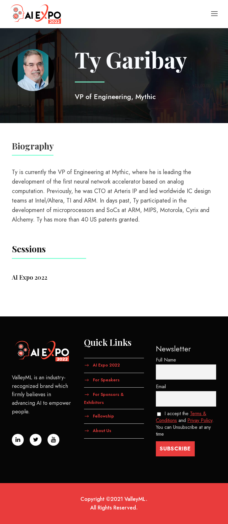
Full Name (166, 359)
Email (161, 386)
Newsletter (173, 348)
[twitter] (36, 440)
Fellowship (103, 416)
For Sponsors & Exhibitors (104, 398)
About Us (102, 431)
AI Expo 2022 (106, 365)
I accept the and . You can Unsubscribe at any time (185, 423)
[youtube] (53, 440)
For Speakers (106, 380)
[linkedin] (18, 440)
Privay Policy (199, 420)
